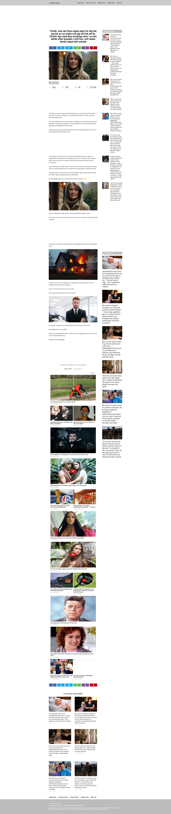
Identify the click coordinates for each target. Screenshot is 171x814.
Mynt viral (119, 2)
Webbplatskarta (80, 805)
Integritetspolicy (52, 805)
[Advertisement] (85, 18)
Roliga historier (101, 2)
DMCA (65, 805)
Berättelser (63, 365)
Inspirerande (80, 2)
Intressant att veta (91, 2)
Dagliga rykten (111, 2)
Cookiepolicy (60, 805)
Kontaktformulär (72, 805)
